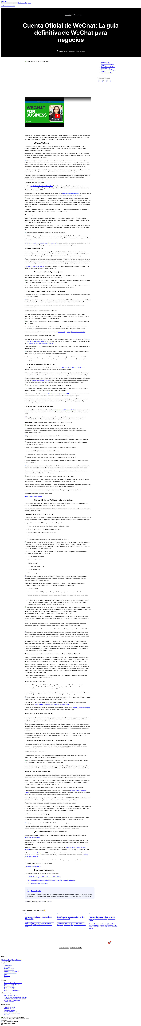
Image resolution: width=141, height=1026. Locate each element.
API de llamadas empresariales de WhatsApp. (15, 997)
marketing (27, 901)
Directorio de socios (9, 970)
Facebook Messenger (84, 707)
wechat (49, 901)
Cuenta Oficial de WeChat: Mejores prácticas (108, 67)
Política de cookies (9, 1008)
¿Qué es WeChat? (105, 62)
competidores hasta (67, 193)
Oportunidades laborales (10, 973)
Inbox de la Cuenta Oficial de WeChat (72, 367)
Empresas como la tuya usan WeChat (34, 266)
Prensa (5, 974)
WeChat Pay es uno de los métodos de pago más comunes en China (42, 243)
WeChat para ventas (30, 837)
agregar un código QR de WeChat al (44, 704)
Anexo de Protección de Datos (12, 1013)
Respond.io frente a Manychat (11, 990)
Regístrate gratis (38, 496)
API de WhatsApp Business (11, 995)
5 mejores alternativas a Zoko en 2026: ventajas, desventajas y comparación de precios (102, 918)
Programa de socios (9, 968)
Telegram (75, 707)
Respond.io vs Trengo (9, 987)
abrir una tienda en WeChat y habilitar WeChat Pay (42, 343)
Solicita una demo (29, 496)
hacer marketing (62, 332)
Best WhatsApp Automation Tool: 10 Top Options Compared (71, 918)
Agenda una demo (29, 866)
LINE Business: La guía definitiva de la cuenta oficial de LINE (44, 877)
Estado (5, 977)
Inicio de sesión (11, 6)
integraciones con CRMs (63, 393)
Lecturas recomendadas (107, 72)
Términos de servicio (9, 1010)
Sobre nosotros (8, 965)
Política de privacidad (9, 1007)
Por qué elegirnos (26, 3)
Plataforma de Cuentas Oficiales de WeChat (63, 409)
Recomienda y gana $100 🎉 (11, 971)
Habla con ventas (64, 947)
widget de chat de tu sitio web (61, 704)
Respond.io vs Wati (9, 986)
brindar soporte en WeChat (78, 332)
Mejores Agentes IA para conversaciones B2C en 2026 (38, 918)
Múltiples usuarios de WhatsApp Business (15, 998)
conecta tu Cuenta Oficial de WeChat (75, 847)
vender (68, 332)
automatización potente (50, 393)
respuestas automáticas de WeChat (40, 380)
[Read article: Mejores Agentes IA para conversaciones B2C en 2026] (25, 914)
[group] (70, 961)
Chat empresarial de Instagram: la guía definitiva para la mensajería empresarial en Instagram (51, 880)
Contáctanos (4, 6)
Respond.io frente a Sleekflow (12, 984)
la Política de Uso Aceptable (77, 790)
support (34, 901)
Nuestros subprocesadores (10, 1011)
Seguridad (6, 1014)
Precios (20, 3)
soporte (38, 837)
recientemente (75, 193)
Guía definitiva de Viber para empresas (38, 883)
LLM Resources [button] (7, 961)
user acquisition (42, 901)
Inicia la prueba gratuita (75, 947)
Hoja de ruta (7, 967)
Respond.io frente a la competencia (13, 983)
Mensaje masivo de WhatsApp (12, 1000)
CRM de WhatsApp (9, 1001)
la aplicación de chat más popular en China (42, 186)
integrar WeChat (37, 852)
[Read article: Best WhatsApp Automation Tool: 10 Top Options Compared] (57, 914)
